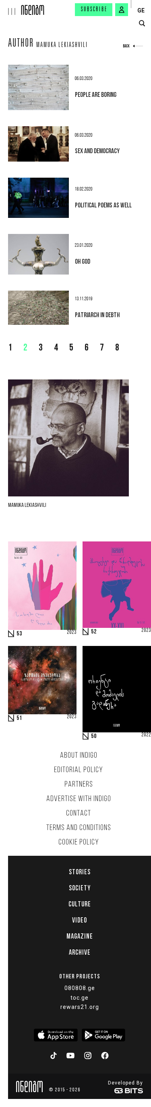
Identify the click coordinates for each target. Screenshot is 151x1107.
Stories (80, 871)
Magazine (79, 936)
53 (19, 634)
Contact (78, 814)
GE (141, 10)
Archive (80, 952)
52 (94, 632)
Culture (79, 904)
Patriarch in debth (97, 315)
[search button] (142, 23)
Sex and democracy (97, 151)
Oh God (82, 261)
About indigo (78, 756)
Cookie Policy (78, 842)
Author (21, 44)
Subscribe (94, 9)
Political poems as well (103, 205)
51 (19, 718)
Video (79, 920)
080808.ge (79, 988)
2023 (72, 633)
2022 (146, 735)
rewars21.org (79, 1007)
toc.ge (79, 997)
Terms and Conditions (78, 828)
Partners (78, 785)
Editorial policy (78, 770)
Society (80, 888)
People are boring (95, 94)
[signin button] (121, 9)
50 (94, 736)
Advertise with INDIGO (78, 799)
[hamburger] (10, 7)
